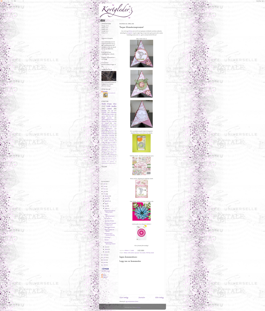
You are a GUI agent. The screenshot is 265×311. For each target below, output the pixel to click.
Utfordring (113, 112)
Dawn (102, 137)
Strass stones (112, 133)
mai (106, 206)
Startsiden (141, 298)
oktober (106, 198)
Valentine (114, 151)
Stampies (103, 142)
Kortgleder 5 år (113, 152)
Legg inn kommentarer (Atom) (131, 301)
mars (106, 247)
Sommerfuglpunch (105, 126)
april (106, 208)
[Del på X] (141, 250)
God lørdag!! (107, 237)
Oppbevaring (108, 158)
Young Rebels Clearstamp (107, 135)
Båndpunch (103, 156)
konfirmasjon (111, 132)
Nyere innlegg (123, 298)
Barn (102, 139)
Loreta (103, 116)
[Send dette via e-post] (138, 250)
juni (106, 203)
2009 (104, 262)
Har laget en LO (108, 218)
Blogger (138, 307)
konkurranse (104, 133)
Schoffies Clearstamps (109, 140)
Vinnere (103, 121)
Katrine (104, 275)
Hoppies (112, 137)
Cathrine (103, 112)
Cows (115, 144)
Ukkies (110, 163)
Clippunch (105, 152)
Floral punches (106, 118)
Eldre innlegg (159, 298)
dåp (113, 163)
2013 (104, 194)
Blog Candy (111, 121)
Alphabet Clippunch (105, 147)
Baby (108, 137)
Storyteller (105, 91)
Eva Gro (111, 116)
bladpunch (112, 146)
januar (106, 252)
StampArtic (112, 161)
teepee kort (136, 252)
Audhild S (114, 142)
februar (106, 249)
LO (103, 154)
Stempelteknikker (104, 163)
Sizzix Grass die (111, 93)
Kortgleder (129, 33)
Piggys (115, 139)
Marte (110, 139)
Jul (112, 111)
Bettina (130, 31)
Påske (107, 154)
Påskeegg (113, 154)
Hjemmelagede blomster (110, 227)
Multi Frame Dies (108, 104)
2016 (104, 186)
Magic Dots (105, 146)
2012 (104, 255)
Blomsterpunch (109, 128)
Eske (106, 139)
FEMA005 (110, 156)
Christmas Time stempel (107, 144)
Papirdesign (114, 158)
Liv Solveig (104, 123)
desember (107, 196)
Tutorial (114, 126)
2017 (104, 184)
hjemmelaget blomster (109, 221)
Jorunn (112, 125)
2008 (104, 265)
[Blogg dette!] (139, 250)
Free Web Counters (105, 271)
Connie (109, 109)
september (107, 201)
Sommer (108, 151)
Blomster (107, 240)
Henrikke (103, 111)
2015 (104, 189)
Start (103, 20)
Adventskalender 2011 (107, 119)
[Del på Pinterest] (143, 250)
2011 (104, 257)
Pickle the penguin (106, 159)
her (139, 35)
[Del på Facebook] (142, 250)
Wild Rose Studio (150, 252)
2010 (104, 260)
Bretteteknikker (104, 130)
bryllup (108, 142)
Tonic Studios (142, 252)
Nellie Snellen (131, 252)
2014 (104, 191)
